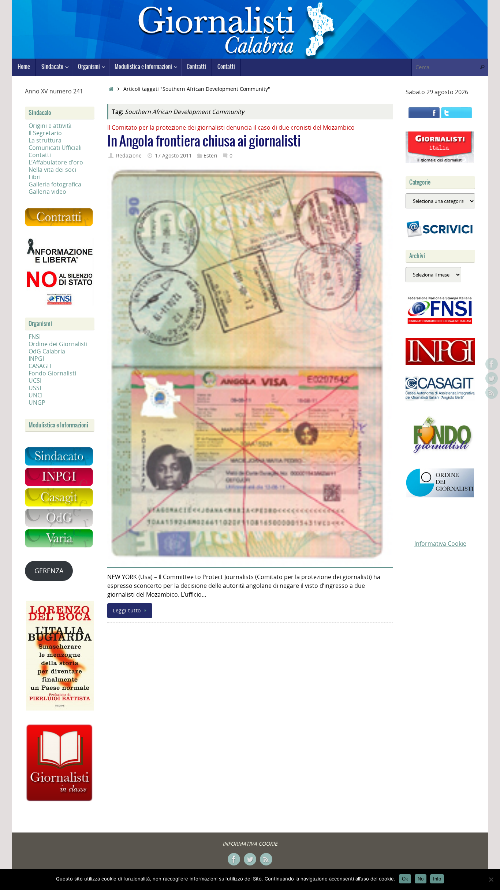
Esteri (210, 155)
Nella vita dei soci (52, 170)
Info (437, 879)
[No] (491, 879)
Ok (405, 879)
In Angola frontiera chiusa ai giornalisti (204, 141)
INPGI (36, 359)
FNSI (35, 337)
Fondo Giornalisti (52, 373)
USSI (35, 388)
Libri (35, 177)
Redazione (129, 155)
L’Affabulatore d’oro (56, 162)
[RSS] (491, 392)
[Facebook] (491, 364)
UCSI (35, 381)
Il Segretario (45, 133)
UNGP (37, 402)
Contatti (40, 155)
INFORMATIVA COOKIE (250, 843)
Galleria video (47, 192)
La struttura (45, 140)
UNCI (35, 395)
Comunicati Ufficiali (55, 148)
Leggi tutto (127, 610)
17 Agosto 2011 (173, 155)
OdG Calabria (47, 351)
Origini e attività (50, 126)
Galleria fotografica (55, 184)
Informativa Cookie (440, 543)
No (420, 879)
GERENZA (48, 570)
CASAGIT (40, 366)
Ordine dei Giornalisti (58, 344)
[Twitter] (491, 378)
